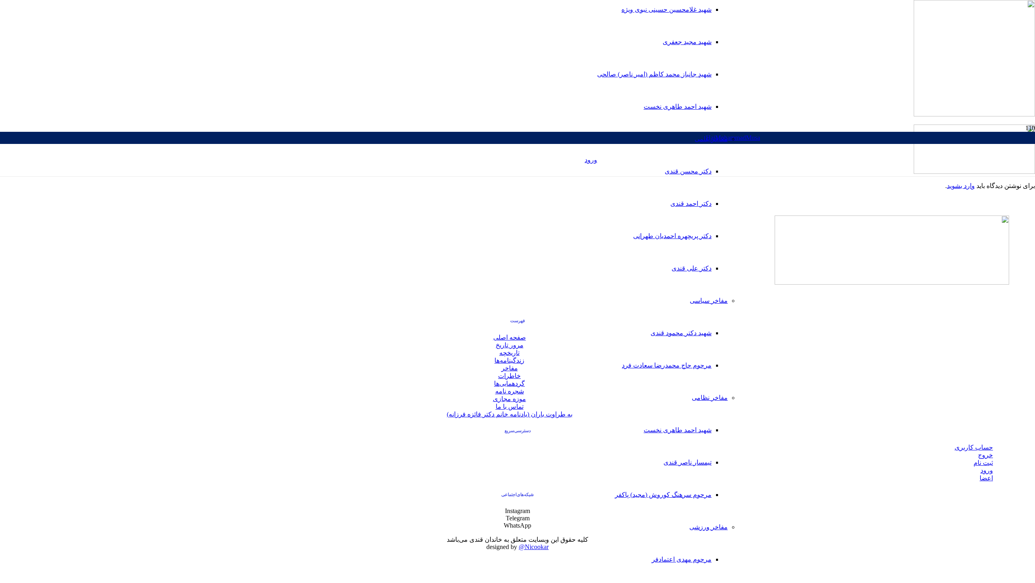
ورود (986, 470)
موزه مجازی (509, 398)
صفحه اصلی (509, 337)
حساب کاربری (974, 447)
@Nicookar (534, 546)
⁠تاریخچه (509, 352)
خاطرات (509, 375)
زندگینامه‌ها (509, 360)
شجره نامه (509, 391)
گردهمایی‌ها (509, 383)
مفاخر (509, 368)
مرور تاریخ (510, 345)
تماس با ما (510, 406)
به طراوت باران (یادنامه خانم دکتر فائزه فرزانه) (509, 414)
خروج (985, 455)
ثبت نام (983, 462)
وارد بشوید (961, 185)
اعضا (986, 478)
